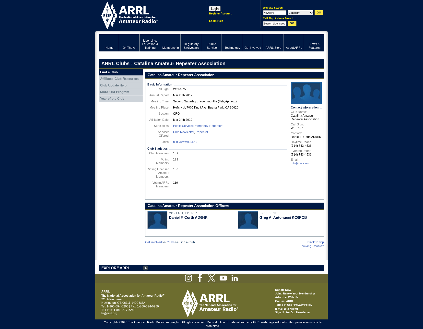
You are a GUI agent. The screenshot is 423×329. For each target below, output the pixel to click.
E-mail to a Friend (286, 308)
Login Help (216, 20)
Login (215, 9)
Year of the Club (112, 98)
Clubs (171, 242)
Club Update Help (113, 85)
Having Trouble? (313, 246)
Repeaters (216, 126)
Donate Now (283, 289)
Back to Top (315, 242)
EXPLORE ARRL (115, 268)
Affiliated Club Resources (119, 79)
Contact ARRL (284, 301)
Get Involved (153, 242)
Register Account (220, 13)
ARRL (146, 14)
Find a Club (109, 72)
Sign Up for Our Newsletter (292, 312)
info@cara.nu (300, 163)
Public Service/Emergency (190, 126)
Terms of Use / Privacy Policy (293, 304)
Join (278, 293)
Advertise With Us (286, 297)
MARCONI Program (114, 92)
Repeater (202, 132)
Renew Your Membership (299, 293)
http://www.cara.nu (185, 142)
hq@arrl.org (109, 313)
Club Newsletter (183, 132)
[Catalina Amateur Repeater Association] (306, 93)
